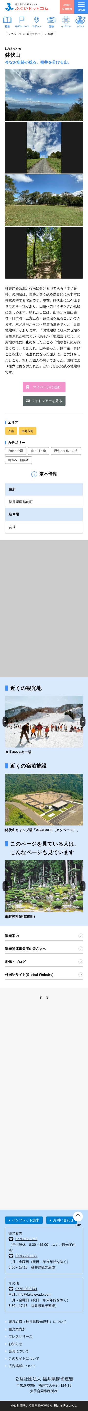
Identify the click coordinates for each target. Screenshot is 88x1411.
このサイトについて (24, 1358)
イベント (66, 26)
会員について (19, 1351)
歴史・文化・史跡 (65, 451)
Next (83, 722)
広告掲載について (22, 1366)
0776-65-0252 (26, 1239)
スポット (37, 26)
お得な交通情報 (67, 7)
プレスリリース (21, 1336)
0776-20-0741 (26, 1289)
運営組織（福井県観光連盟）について (38, 1322)
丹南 (11, 431)
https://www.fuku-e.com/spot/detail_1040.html (44, 889)
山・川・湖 (38, 451)
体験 (51, 26)
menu (81, 10)
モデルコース (22, 26)
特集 (7, 26)
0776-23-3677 (26, 1256)
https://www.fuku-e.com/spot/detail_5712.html (44, 725)
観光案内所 (17, 1329)
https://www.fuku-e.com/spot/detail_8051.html (44, 803)
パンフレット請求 (25, 1220)
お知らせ (15, 1344)
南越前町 (27, 431)
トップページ (13, 34)
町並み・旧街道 (18, 460)
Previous (5, 722)
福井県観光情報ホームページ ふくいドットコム (27, 7)
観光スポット (35, 34)
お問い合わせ (63, 1220)
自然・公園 (15, 451)
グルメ (80, 26)
